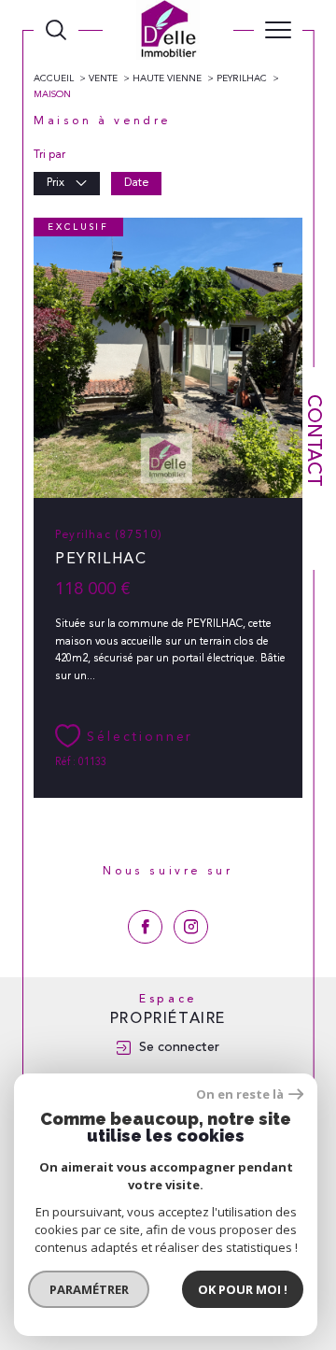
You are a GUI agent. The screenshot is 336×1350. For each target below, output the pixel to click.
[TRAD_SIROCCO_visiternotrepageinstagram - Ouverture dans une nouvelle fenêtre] (191, 927)
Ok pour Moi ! (242, 1289)
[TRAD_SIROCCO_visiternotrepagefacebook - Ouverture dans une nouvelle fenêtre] (145, 927)
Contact (314, 440)
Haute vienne (167, 78)
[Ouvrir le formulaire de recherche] (56, 30)
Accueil (54, 78)
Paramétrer (89, 1289)
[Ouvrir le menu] (278, 30)
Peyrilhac (242, 78)
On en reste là (240, 1094)
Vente (103, 78)
